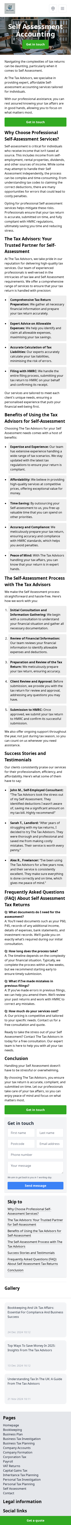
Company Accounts (17, 1448)
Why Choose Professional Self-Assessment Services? (29, 1211)
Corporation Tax (14, 1457)
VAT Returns (11, 1466)
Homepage (11, 1425)
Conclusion (15, 1270)
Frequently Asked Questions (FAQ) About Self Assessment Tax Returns (33, 1261)
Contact (8, 1493)
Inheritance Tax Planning (20, 1475)
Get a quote (35, 1520)
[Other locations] (53, 8)
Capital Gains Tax (15, 1470)
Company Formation (17, 1452)
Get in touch (35, 44)
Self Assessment (14, 1489)
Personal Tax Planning (19, 1484)
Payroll (8, 1461)
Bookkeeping (12, 1430)
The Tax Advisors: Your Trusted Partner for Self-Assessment (35, 1222)
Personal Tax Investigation (22, 1479)
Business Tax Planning (19, 1443)
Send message (35, 1186)
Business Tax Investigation (22, 1439)
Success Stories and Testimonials (31, 1253)
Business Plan (13, 1434)
